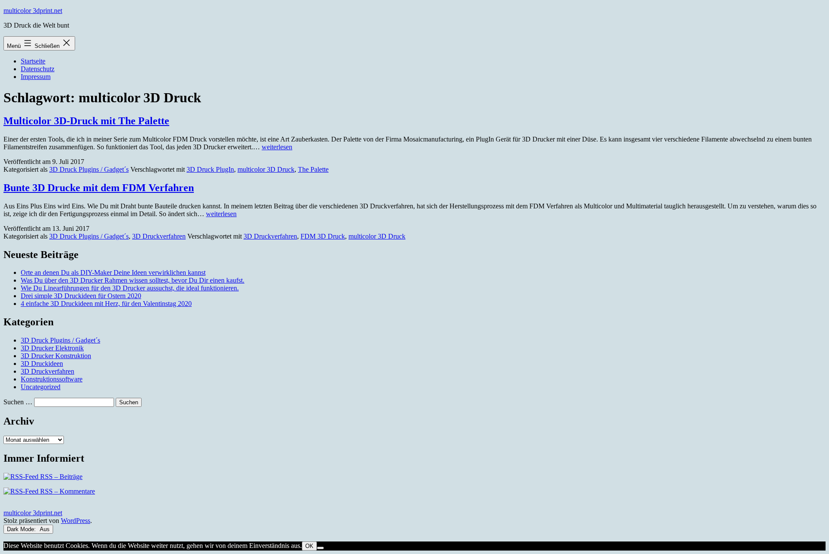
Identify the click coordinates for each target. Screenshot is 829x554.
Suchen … (17, 402)
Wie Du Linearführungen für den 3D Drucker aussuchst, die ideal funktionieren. (130, 288)
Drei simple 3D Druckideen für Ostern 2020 (81, 295)
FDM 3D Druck (323, 236)
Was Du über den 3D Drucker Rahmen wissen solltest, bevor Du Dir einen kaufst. (132, 280)
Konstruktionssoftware (51, 379)
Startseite (33, 61)
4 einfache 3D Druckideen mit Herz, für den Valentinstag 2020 (106, 303)
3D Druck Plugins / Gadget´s (89, 169)
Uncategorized (40, 386)
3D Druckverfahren (159, 236)
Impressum (36, 76)
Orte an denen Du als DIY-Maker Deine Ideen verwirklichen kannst (113, 272)
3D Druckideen (42, 363)
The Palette (313, 169)
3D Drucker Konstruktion (56, 355)
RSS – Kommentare (66, 491)
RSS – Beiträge (60, 476)
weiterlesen (277, 147)
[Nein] (320, 548)
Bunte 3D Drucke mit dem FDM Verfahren (98, 187)
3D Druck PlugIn (210, 169)
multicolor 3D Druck (265, 169)
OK (309, 546)
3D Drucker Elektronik (52, 348)
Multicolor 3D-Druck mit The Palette (86, 120)
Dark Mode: (22, 529)
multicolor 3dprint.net (32, 10)
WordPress (75, 520)
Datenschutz (37, 68)
